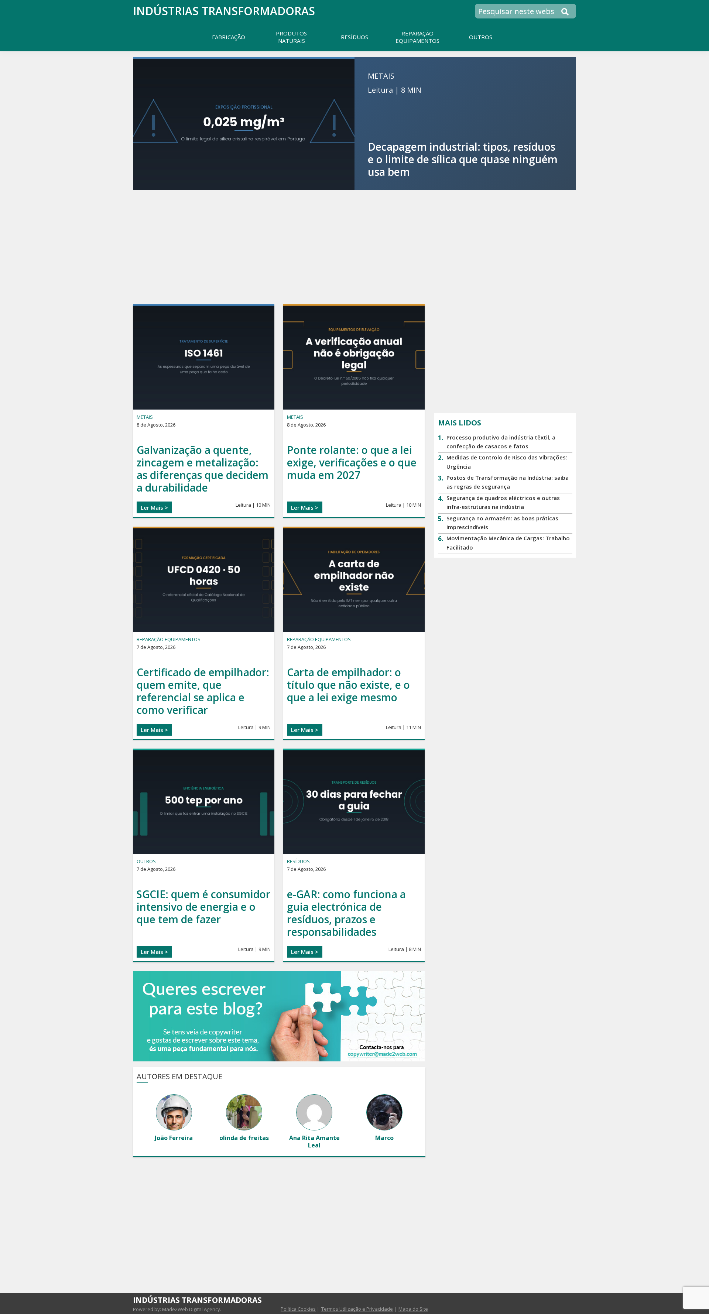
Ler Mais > (154, 507)
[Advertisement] (354, 247)
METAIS (381, 76)
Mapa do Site (413, 1309)
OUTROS (146, 861)
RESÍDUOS (298, 861)
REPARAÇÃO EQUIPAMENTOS (169, 639)
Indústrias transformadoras (224, 10)
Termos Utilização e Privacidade (357, 1309)
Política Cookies (298, 1309)
